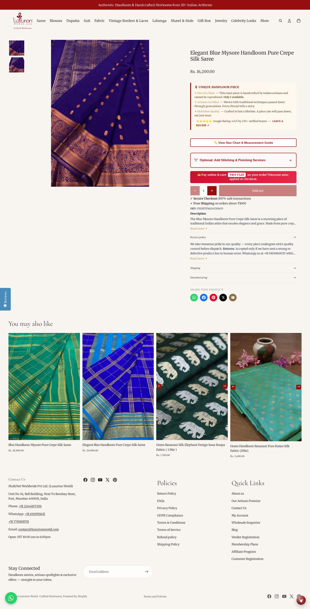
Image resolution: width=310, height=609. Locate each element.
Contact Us (239, 508)
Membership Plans (245, 544)
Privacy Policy (167, 508)
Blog (235, 530)
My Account (240, 515)
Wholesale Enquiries (246, 522)
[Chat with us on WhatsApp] (11, 598)
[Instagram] (92, 479)
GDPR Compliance (170, 515)
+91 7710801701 (18, 521)
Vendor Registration (245, 537)
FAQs (160, 501)
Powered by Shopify (75, 596)
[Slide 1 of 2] (16, 48)
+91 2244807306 (30, 506)
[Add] (73, 433)
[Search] (280, 20)
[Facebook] (204, 297)
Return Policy (166, 493)
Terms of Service (169, 530)
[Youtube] (100, 479)
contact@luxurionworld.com (38, 529)
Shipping (195, 268)
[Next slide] (224, 386)
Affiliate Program (244, 551)
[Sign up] (146, 571)
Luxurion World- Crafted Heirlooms (40, 596)
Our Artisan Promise (246, 501)
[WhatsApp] (194, 297)
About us (238, 493)
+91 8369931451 (35, 514)
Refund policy (167, 537)
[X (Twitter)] (223, 297)
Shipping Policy (168, 544)
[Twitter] (107, 479)
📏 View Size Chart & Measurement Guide (243, 142)
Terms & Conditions (171, 522)
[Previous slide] (159, 386)
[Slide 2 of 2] (16, 64)
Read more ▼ (199, 228)
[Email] (233, 297)
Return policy (198, 237)
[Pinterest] (213, 297)
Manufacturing (198, 277)
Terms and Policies (155, 596)
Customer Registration (247, 559)
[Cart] (298, 20)
